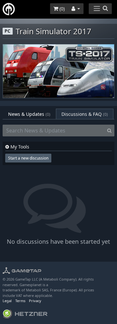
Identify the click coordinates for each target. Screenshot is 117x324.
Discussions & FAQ (84, 114)
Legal (7, 300)
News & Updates (29, 114)
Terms (20, 300)
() (61, 9)
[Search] (109, 130)
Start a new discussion (28, 158)
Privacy (35, 300)
